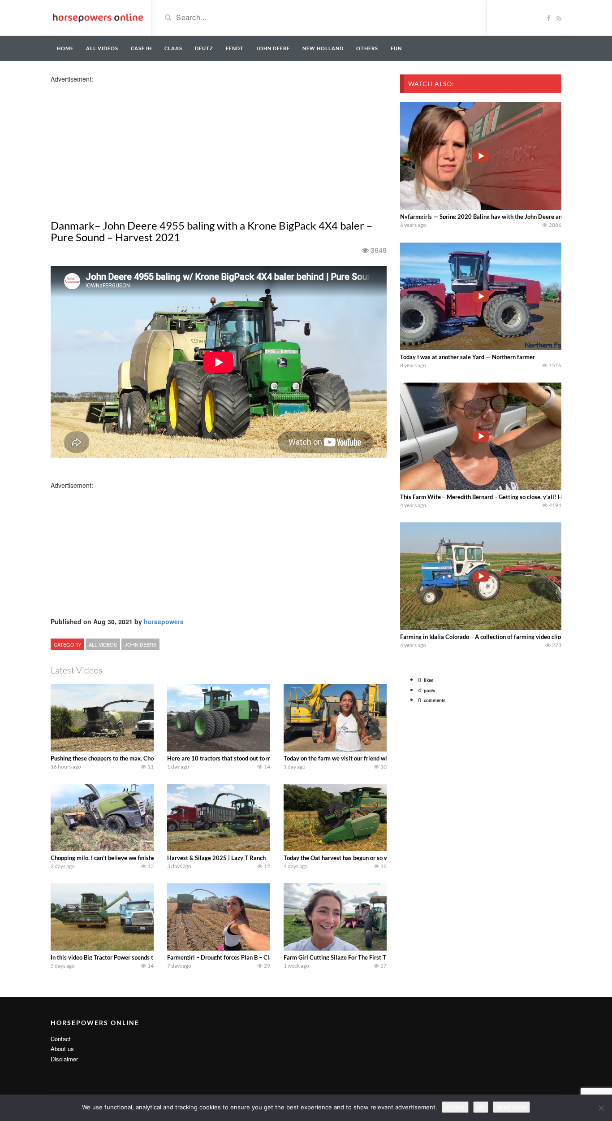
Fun (396, 48)
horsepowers (164, 621)
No (481, 1107)
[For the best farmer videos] (97, 17)
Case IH (141, 48)
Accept (455, 1107)
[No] (600, 1108)
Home (65, 48)
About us (62, 1048)
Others (367, 48)
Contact (61, 1038)
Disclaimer (64, 1059)
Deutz (204, 48)
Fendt (235, 48)
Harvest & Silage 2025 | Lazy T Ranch (216, 857)
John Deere (273, 48)
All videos (102, 48)
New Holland (323, 48)
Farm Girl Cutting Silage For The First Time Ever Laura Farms (363, 957)
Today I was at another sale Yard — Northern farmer (467, 357)
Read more (511, 1107)
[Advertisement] (121, 146)
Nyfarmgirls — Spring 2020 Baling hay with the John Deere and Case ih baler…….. (506, 216)
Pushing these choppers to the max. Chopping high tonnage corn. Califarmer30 (152, 758)
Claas (173, 48)
